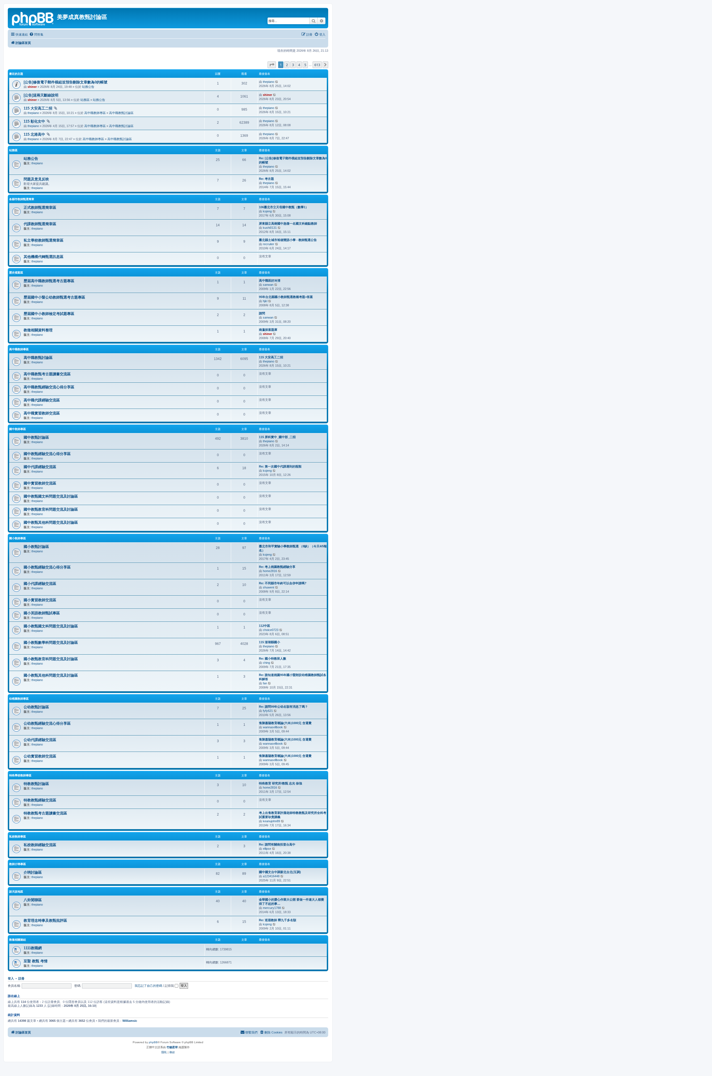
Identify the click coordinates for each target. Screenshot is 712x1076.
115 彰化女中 (34, 121)
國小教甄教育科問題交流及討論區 (51, 659)
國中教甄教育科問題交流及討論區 (51, 509)
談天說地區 (16, 891)
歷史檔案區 (16, 272)
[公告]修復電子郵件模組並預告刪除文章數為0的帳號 (65, 82)
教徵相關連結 (17, 939)
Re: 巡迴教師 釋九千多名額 (277, 920)
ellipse (267, 848)
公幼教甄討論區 (36, 707)
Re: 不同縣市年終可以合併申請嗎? (282, 583)
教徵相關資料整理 (38, 330)
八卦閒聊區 (33, 900)
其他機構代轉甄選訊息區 (43, 257)
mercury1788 (272, 907)
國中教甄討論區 (36, 437)
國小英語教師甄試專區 (42, 613)
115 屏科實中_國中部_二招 (277, 437)
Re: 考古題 (266, 178)
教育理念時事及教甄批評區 (45, 920)
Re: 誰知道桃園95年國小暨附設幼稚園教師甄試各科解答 (292, 677)
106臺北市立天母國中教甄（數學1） (283, 207)
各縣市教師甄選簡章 (21, 199)
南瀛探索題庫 (268, 329)
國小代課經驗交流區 (40, 584)
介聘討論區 (33, 872)
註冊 (21, 978)
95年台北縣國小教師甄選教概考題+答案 (286, 297)
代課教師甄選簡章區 (40, 224)
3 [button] (293, 64)
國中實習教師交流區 (40, 483)
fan (265, 683)
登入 (11, 978)
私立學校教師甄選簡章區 (43, 240)
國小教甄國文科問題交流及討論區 (51, 626)
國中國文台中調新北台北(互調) (280, 872)
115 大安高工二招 (38, 108)
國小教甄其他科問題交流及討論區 (51, 675)
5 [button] (305, 64)
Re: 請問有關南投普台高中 (277, 844)
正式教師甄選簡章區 (40, 207)
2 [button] (287, 64)
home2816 (270, 571)
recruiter (268, 244)
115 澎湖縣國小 (269, 642)
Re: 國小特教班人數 (272, 658)
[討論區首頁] (33, 18)
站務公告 (88, 86)
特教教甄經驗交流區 (40, 800)
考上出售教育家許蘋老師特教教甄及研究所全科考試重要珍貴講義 (292, 815)
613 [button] (317, 64)
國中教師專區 (17, 429)
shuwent (268, 587)
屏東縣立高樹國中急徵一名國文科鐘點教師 (288, 223)
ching (266, 662)
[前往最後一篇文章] (277, 81)
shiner (32, 86)
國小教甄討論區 (36, 547)
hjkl (265, 301)
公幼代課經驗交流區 (40, 740)
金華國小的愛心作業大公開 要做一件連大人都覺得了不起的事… (291, 901)
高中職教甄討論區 (121, 113)
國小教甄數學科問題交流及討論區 (51, 642)
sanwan (268, 284)
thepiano (268, 81)
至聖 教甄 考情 (36, 961)
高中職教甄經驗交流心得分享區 (49, 387)
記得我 (170, 985)
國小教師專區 (17, 538)
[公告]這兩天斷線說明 (41, 95)
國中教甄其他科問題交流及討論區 (51, 522)
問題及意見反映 (36, 179)
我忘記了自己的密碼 (148, 985)
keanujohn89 (271, 821)
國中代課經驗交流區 (40, 467)
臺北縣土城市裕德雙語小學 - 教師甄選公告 (288, 240)
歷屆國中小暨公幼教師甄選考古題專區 (54, 297)
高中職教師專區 (95, 113)
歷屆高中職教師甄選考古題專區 (49, 281)
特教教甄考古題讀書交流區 (45, 813)
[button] (272, 64)
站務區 (85, 99)
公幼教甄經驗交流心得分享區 (47, 723)
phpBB (153, 1042)
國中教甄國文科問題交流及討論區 (51, 496)
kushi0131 (270, 227)
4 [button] (299, 64)
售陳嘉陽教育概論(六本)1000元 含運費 (285, 723)
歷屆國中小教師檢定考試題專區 (49, 314)
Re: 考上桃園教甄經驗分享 (277, 566)
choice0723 (270, 630)
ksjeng (267, 211)
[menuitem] (36, 34)
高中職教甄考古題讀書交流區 (47, 374)
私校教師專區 (17, 836)
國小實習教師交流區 (40, 600)
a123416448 (271, 876)
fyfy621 (268, 710)
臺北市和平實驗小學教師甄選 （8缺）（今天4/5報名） (293, 548)
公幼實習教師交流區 (40, 756)
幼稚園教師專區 (19, 698)
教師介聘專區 (17, 864)
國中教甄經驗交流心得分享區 (47, 454)
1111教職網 (33, 948)
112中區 (264, 625)
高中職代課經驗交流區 (42, 400)
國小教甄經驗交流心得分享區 (47, 567)
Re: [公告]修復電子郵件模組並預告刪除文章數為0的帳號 (293, 160)
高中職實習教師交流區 (42, 413)
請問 (262, 313)
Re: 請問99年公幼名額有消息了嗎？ (283, 706)
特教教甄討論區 (36, 784)
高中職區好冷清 (269, 280)
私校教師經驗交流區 (40, 845)
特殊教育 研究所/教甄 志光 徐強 (280, 783)
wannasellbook (273, 727)
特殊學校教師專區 (20, 775)
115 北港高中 (34, 134)
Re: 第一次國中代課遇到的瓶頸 (280, 466)
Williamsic (129, 1020)
